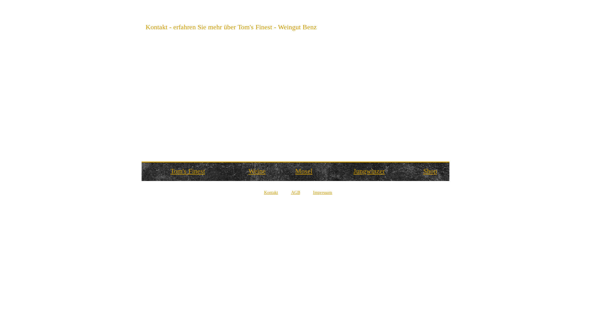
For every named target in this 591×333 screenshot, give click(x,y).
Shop (430, 171)
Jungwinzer (369, 171)
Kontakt (271, 192)
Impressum (322, 192)
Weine (257, 171)
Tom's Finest (188, 171)
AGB (295, 192)
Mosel (303, 171)
